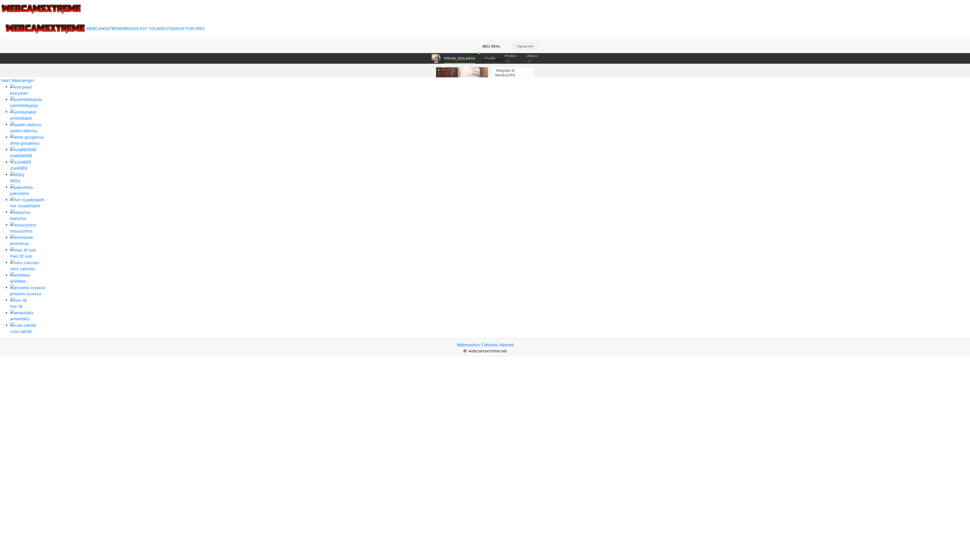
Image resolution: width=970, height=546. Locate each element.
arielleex (18, 281)
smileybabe (21, 118)
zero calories (22, 268)
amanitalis (19, 318)
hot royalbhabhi (25, 205)
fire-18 (16, 306)
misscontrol (21, 231)
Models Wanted (499, 344)
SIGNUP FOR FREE (187, 28)
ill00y (15, 180)
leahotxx (18, 218)
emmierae (19, 243)
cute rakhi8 (21, 331)
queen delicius (23, 130)
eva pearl (19, 93)
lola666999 (21, 155)
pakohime (19, 193)
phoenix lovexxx (25, 293)
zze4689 (18, 168)
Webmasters (468, 344)
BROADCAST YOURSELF (146, 28)
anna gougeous (24, 143)
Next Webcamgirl (17, 80)
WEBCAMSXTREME (104, 28)
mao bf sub (21, 256)
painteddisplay (24, 105)
